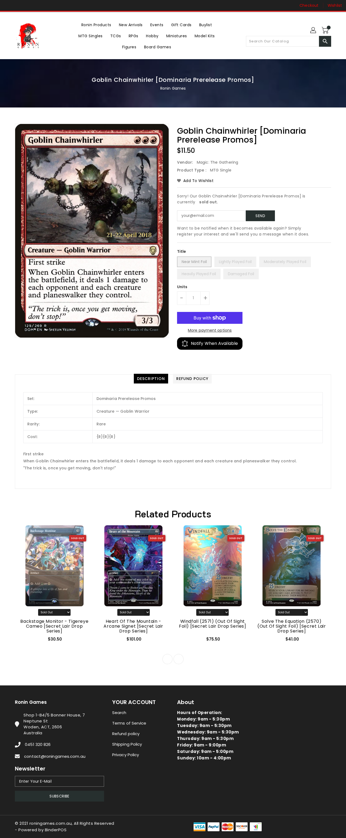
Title (181, 251)
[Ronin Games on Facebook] (9, 5)
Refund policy (125, 733)
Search (119, 712)
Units (182, 287)
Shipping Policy (127, 744)
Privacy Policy (125, 755)
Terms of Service (129, 723)
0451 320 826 (38, 744)
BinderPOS (56, 830)
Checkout (309, 5)
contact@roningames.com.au (54, 756)
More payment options (210, 330)
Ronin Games (173, 88)
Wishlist (335, 5)
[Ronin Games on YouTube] (29, 5)
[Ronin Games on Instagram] (19, 5)
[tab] (151, 378)
